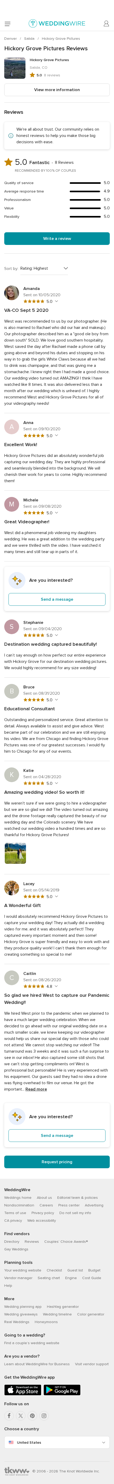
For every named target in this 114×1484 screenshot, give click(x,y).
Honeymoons (46, 1322)
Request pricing (57, 1162)
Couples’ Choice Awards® (66, 1241)
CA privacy (13, 1220)
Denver (11, 38)
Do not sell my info (75, 1213)
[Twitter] (20, 1416)
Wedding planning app (23, 1306)
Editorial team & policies (77, 1197)
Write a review (57, 238)
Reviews (32, 1241)
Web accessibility (41, 1220)
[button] (57, 589)
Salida (30, 38)
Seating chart (49, 1278)
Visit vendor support (92, 1364)
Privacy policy (43, 1213)
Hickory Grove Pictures (61, 38)
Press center (69, 1205)
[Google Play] (62, 1394)
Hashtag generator (63, 1306)
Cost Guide (91, 1278)
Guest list (75, 1270)
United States (29, 1442)
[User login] (106, 23)
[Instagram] (44, 1416)
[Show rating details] (56, 301)
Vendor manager (18, 1278)
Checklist (54, 1270)
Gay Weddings (16, 1249)
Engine (71, 1278)
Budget (94, 1270)
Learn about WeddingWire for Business (37, 1364)
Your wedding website (22, 1270)
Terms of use (15, 1213)
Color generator (90, 1314)
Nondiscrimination (19, 1205)
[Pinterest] (32, 1416)
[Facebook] (9, 1416)
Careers (46, 1205)
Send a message (57, 599)
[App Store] (22, 1394)
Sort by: (11, 268)
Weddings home (18, 1197)
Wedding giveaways (21, 1314)
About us (44, 1197)
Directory (11, 1241)
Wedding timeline (57, 1314)
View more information (57, 89)
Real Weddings (16, 1322)
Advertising (94, 1205)
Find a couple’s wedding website (31, 1343)
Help (8, 1285)
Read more (36, 1089)
